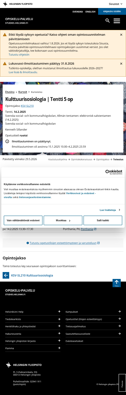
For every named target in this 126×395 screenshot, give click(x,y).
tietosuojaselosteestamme (35, 197)
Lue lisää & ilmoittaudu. (23, 72)
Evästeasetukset (74, 341)
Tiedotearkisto (13, 319)
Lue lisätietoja (108, 209)
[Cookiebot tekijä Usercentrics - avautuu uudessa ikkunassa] (108, 172)
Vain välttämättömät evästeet (23, 220)
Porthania (88, 229)
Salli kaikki (103, 220)
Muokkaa (61, 220)
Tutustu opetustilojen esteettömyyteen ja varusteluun (65, 243)
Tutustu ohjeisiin (19, 54)
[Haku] (107, 20)
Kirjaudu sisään (112, 11)
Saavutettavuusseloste (78, 333)
